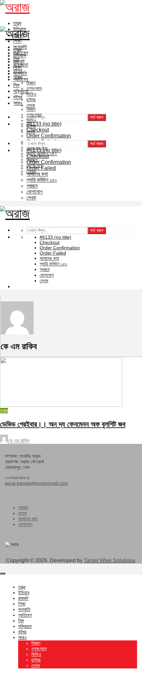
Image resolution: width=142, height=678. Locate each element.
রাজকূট (18, 61)
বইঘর (17, 97)
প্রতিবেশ (20, 79)
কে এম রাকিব (18, 441)
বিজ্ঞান (30, 82)
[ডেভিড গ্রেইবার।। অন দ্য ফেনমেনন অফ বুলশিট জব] (61, 405)
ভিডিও (31, 94)
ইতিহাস (19, 55)
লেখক (30, 105)
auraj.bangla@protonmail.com (36, 483)
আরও (17, 103)
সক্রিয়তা (20, 91)
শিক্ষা (17, 67)
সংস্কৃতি (20, 73)
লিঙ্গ (16, 85)
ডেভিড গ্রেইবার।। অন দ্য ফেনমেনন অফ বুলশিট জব (62, 424)
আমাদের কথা (28, 518)
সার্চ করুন (96, 117)
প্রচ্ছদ (23, 507)
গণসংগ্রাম (34, 88)
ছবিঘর (31, 99)
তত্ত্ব (17, 23)
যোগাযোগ (25, 524)
